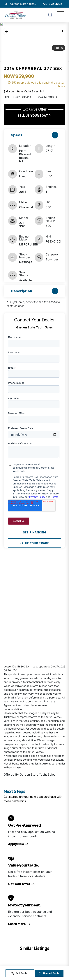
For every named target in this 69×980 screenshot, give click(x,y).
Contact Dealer (52, 973)
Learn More (17, 924)
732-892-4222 (52, 3)
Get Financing (34, 532)
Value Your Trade (34, 543)
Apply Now (16, 844)
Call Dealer (22, 973)
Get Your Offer (19, 884)
